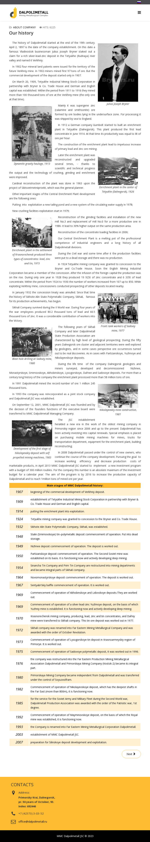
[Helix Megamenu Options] (139, 12)
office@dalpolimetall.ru (32, 821)
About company (24, 27)
